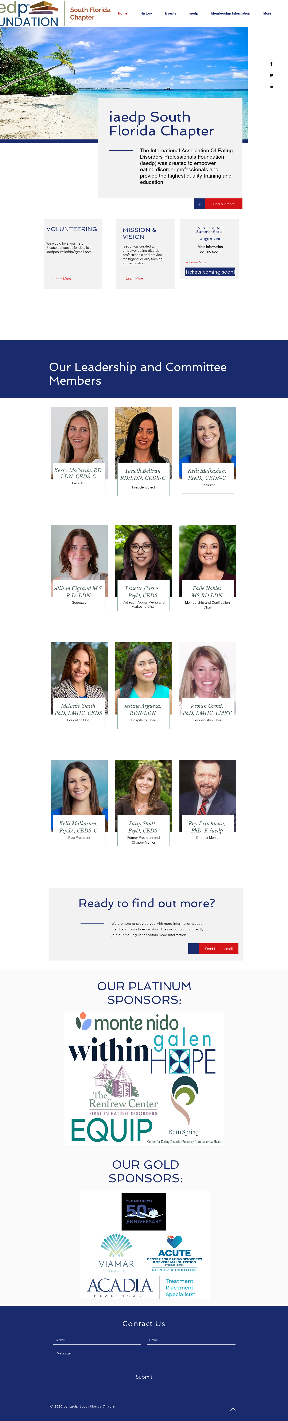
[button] (200, 272)
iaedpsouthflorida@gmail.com (69, 252)
